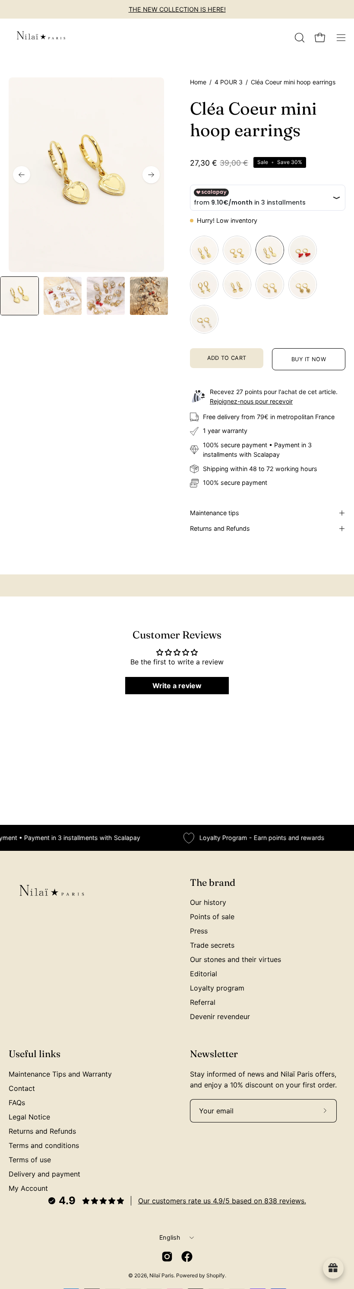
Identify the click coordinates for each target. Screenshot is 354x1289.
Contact (22, 1088)
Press (199, 931)
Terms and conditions (44, 1145)
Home (198, 82)
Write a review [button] (177, 685)
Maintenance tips (214, 512)
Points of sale (212, 916)
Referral (202, 1002)
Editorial (203, 973)
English (169, 1237)
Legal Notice (29, 1117)
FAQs (17, 1102)
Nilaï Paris (161, 1275)
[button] (299, 38)
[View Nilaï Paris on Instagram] (167, 1256)
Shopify (215, 1275)
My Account (28, 1188)
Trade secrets (212, 945)
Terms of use (30, 1159)
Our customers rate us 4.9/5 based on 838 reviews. (222, 1200)
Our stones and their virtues (235, 959)
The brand (212, 882)
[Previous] (21, 174)
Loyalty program (217, 988)
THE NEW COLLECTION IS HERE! (177, 9)
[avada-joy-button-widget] (333, 1268)
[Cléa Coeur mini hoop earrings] (19, 295)
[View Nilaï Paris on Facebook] (186, 1256)
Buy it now (308, 359)
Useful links (34, 1054)
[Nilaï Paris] (41, 37)
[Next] (151, 174)
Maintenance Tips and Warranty (60, 1074)
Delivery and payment (44, 1174)
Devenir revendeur (220, 1016)
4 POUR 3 (229, 82)
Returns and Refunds (220, 528)
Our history (208, 902)
